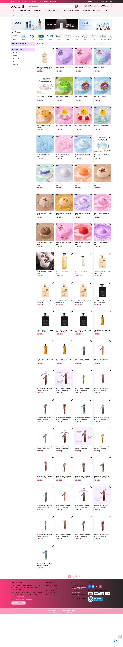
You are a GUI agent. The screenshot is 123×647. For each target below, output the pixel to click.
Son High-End (25, 11)
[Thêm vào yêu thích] (53, 49)
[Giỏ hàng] (111, 6)
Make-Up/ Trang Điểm (71, 11)
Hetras (15, 55)
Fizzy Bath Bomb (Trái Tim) (63, 67)
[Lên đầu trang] (120, 641)
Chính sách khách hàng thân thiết (55, 597)
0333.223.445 (92, 6)
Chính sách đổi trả (51, 590)
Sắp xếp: (100, 44)
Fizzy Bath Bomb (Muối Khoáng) (62, 97)
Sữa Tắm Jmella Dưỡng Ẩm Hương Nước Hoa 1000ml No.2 (44, 68)
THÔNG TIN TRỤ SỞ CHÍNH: (79, 587)
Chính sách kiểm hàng (52, 594)
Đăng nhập (109, 1)
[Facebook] (89, 586)
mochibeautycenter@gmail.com (23, 599)
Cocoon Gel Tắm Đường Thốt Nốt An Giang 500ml (102, 330)
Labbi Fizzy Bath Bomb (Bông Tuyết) (43, 155)
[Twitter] (93, 586)
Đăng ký (101, 1)
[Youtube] (96, 586)
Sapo (71, 612)
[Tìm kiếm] (76, 6)
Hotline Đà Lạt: (76, 591)
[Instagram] (100, 586)
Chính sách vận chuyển (52, 588)
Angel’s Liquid (17, 58)
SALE (14, 11)
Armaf (15, 61)
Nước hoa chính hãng (56, 612)
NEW (105, 11)
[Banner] (27, 24)
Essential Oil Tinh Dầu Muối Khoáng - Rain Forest (82, 360)
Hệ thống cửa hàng (91, 1)
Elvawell (15, 64)
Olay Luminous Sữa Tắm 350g (63, 272)
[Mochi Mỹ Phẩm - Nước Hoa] (18, 6)
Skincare (37, 11)
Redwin (15, 53)
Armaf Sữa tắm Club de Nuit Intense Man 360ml (102, 301)
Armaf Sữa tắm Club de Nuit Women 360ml (102, 272)
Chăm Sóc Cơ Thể (52, 11)
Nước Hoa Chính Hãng (91, 11)
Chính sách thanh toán (52, 592)
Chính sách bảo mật (51, 585)
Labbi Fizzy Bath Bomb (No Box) (82, 155)
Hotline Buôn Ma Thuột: (78, 595)
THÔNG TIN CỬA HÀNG (78, 598)
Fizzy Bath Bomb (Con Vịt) (63, 125)
